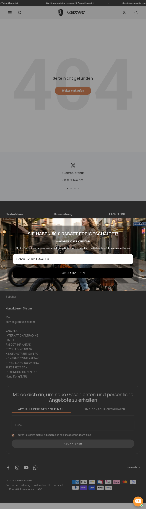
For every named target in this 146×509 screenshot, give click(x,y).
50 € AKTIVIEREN (73, 273)
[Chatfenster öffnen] (138, 502)
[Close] (141, 222)
